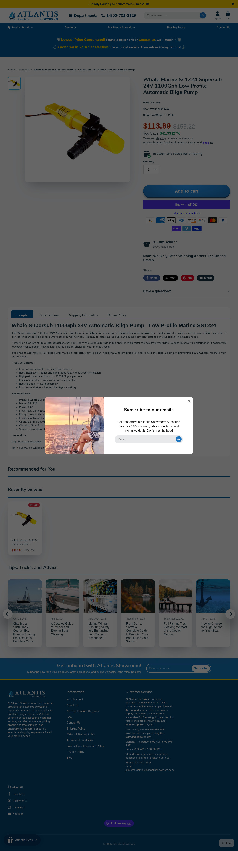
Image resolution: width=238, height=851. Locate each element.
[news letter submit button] (179, 439)
